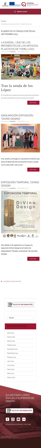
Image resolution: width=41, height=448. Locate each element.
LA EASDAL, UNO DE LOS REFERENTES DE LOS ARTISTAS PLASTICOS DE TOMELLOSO (19, 46)
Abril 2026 (10, 333)
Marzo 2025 (11, 341)
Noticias (12, 51)
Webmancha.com (13, 437)
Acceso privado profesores (14, 424)
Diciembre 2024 (12, 349)
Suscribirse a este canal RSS (12, 281)
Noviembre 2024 (12, 353)
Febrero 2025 (11, 345)
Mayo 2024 (10, 369)
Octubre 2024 (11, 357)
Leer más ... (33, 103)
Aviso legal (27, 424)
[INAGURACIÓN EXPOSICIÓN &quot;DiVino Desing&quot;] (20, 138)
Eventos (3, 21)
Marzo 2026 (11, 337)
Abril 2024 (10, 373)
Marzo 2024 (11, 377)
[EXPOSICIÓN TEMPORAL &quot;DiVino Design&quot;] (20, 215)
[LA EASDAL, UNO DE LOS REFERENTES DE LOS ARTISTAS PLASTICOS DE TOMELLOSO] (20, 67)
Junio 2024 (10, 365)
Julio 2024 (10, 361)
